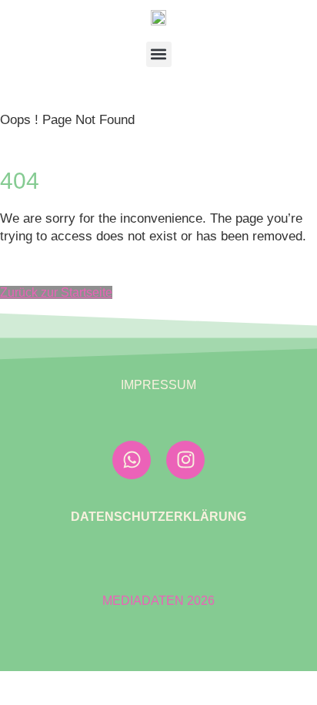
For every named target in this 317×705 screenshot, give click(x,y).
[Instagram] (185, 460)
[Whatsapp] (131, 460)
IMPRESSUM (158, 384)
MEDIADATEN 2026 (158, 600)
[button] (159, 54)
